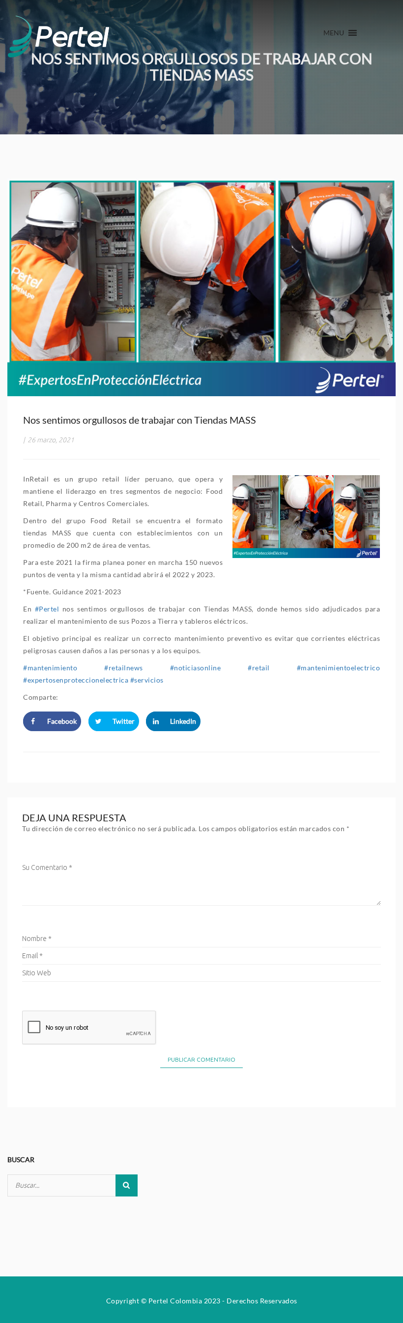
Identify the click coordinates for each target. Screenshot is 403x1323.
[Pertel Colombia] (58, 34)
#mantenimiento (50, 667)
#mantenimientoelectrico (338, 667)
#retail (259, 667)
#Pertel (47, 609)
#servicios (147, 680)
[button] (333, 33)
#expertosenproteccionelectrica (75, 680)
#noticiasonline (195, 667)
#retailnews (123, 667)
